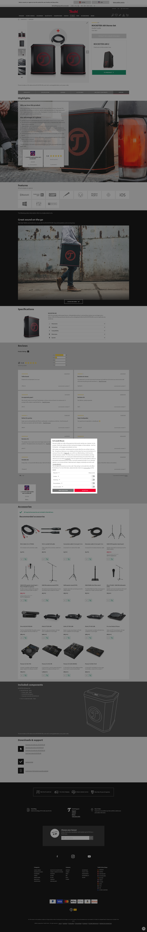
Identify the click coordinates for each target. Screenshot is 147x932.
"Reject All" (66, 453)
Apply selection (63, 490)
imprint (54, 469)
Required (55, 472)
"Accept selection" (56, 464)
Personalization (56, 483)
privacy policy (87, 467)
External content (57, 486)
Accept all (85, 490)
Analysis (55, 476)
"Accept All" (68, 458)
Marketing (55, 479)
